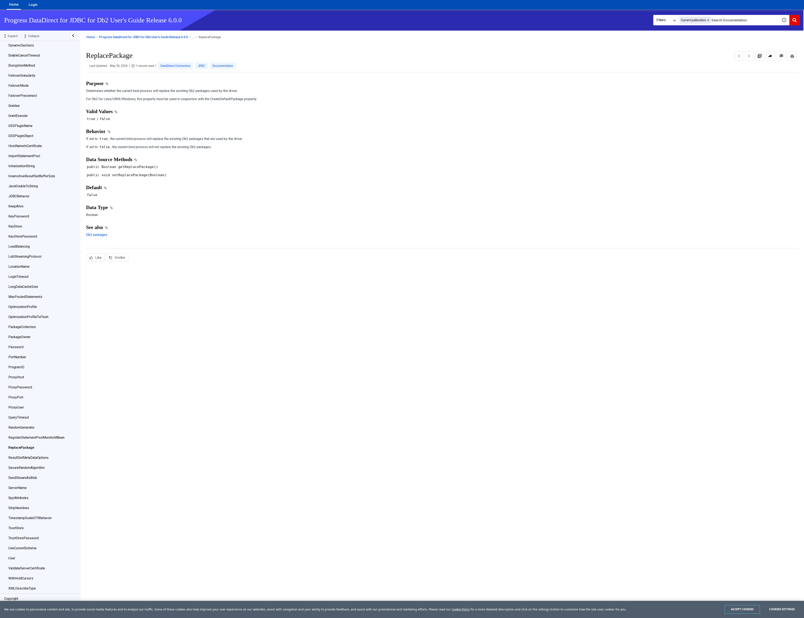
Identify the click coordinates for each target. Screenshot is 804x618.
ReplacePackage (21, 448)
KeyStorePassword (22, 236)
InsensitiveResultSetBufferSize (31, 176)
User (11, 558)
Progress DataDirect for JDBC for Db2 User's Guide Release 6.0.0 (143, 37)
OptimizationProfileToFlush (28, 317)
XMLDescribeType (22, 588)
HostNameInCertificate (25, 146)
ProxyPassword (20, 387)
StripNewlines (18, 508)
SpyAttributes (18, 498)
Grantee (14, 106)
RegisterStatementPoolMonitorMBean (36, 438)
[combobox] (729, 20)
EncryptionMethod (21, 65)
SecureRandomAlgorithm (26, 468)
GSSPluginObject (20, 136)
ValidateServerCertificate (26, 568)
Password (15, 347)
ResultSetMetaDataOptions (28, 458)
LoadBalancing (19, 246)
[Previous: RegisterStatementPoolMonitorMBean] (739, 56)
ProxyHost (16, 377)
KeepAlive (15, 206)
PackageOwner (19, 337)
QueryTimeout (18, 417)
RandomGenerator (21, 427)
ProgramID (16, 367)
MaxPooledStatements (25, 297)
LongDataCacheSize (23, 287)
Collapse (33, 36)
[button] (708, 20)
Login (33, 5)
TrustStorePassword (23, 538)
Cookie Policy (461, 609)
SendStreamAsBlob (22, 478)
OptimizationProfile (22, 307)
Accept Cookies (742, 609)
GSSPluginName (20, 126)
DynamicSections (21, 45)
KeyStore (15, 226)
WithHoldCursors (20, 578)
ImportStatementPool (24, 156)
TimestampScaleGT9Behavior (30, 518)
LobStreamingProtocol (24, 257)
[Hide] (73, 35)
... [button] (193, 37)
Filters (661, 20)
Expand (13, 36)
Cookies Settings (782, 609)
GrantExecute (18, 116)
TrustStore (16, 528)
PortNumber (17, 357)
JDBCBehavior (19, 196)
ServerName (17, 488)
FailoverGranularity (21, 76)
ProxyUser (16, 407)
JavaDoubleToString (23, 186)
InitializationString (21, 166)
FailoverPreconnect (22, 96)
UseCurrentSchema (22, 548)
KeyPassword (18, 216)
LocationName (19, 267)
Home (13, 4)
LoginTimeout (18, 277)
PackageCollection (22, 327)
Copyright (11, 599)
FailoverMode (18, 86)
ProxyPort (15, 397)
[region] (402, 609)
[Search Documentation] (794, 20)
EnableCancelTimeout (24, 55)
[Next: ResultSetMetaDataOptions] (749, 56)
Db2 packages (96, 235)
